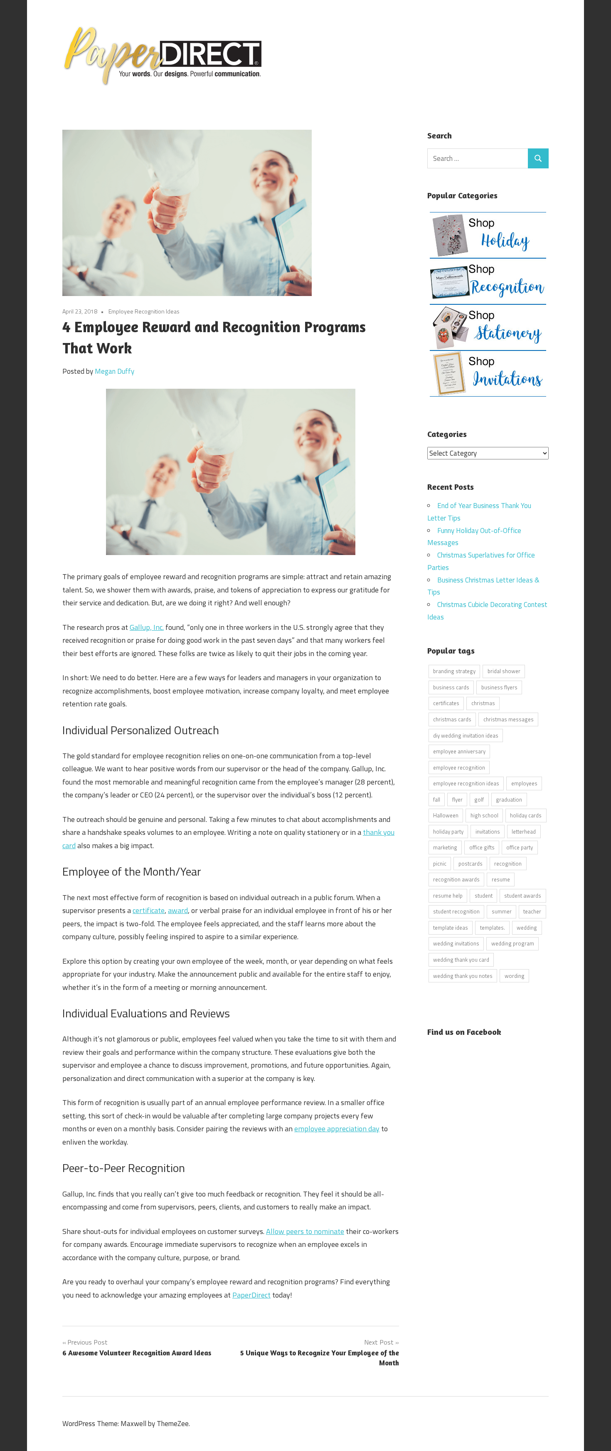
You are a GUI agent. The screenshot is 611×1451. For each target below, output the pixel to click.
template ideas (450, 927)
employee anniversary (459, 751)
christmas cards (452, 719)
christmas (483, 703)
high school (484, 815)
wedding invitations (456, 943)
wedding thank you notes (463, 976)
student (484, 895)
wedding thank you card (461, 959)
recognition (508, 863)
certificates (446, 703)
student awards (522, 895)
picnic (439, 863)
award (178, 910)
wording (515, 976)
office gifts (482, 847)
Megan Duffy (114, 371)
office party (519, 847)
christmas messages (508, 719)
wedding (527, 927)
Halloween (445, 815)
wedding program (512, 943)
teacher (532, 911)
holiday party (448, 831)
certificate (149, 910)
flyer (457, 799)
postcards (470, 863)
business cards (451, 687)
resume (501, 879)
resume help (448, 895)
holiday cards (526, 815)
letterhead (524, 831)
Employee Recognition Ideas (144, 311)
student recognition (456, 911)
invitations (487, 831)
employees (524, 783)
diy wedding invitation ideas (465, 735)
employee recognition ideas (466, 783)
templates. (492, 927)
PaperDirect (251, 1294)
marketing (445, 847)
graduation (509, 799)
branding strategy (454, 671)
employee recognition (459, 767)
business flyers (499, 687)
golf (479, 799)
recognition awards (456, 879)
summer (502, 911)
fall (436, 799)
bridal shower (504, 671)
